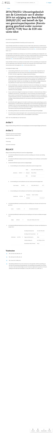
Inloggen (49, 2)
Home (8, 8)
